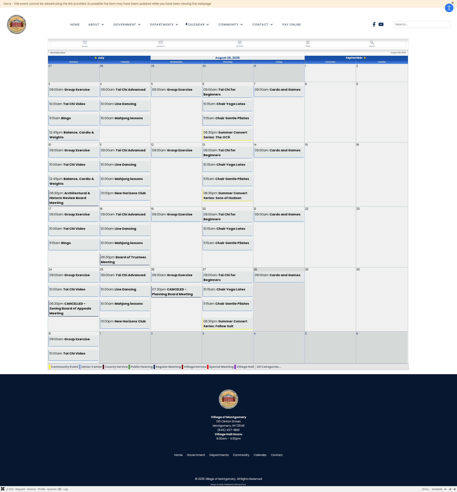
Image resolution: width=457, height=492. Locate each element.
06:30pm (225, 134)
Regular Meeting (168, 367)
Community (241, 455)
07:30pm (172, 291)
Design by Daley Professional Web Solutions (228, 484)
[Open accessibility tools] (449, 8)
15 (306, 145)
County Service (116, 367)
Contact (277, 455)
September (354, 58)
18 (101, 209)
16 (357, 145)
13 (203, 145)
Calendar (260, 455)
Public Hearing (142, 367)
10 (49, 145)
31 (49, 334)
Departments (219, 455)
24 (50, 269)
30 (358, 269)
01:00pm (123, 193)
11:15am (60, 118)
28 (255, 269)
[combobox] (422, 24)
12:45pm (71, 134)
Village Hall (245, 367)
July (101, 58)
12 (152, 145)
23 (358, 209)
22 (306, 209)
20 (204, 209)
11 (101, 145)
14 (255, 145)
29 (306, 269)
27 (204, 269)
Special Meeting (221, 367)
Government (196, 455)
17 (49, 209)
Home (178, 455)
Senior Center (91, 367)
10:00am (67, 104)
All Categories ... (269, 367)
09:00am (69, 89)
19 (152, 209)
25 (101, 269)
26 (152, 269)
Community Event (64, 367)
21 (255, 209)
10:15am (224, 104)
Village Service (195, 367)
